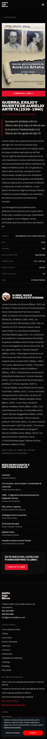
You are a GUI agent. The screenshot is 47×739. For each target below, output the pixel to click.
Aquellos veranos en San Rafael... (17, 540)
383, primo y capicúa (11, 507)
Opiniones (6, 646)
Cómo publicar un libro (11, 630)
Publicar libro (7, 654)
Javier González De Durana (27, 296)
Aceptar (33, 733)
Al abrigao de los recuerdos (14, 515)
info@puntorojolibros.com (13, 617)
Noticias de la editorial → (14, 705)
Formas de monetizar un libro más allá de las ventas (23, 689)
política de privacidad (12, 727)
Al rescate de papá (10, 524)
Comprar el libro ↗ (23, 93)
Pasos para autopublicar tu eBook (16, 693)
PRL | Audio (6, 670)
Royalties (6, 666)
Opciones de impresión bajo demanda (17, 697)
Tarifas (5, 634)
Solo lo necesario (13, 733)
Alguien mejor (8, 532)
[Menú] (43, 4)
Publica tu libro (16, 567)
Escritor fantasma (9, 642)
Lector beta (7, 638)
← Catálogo (9, 17)
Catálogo (6, 662)
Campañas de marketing (12, 658)
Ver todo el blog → (11, 701)
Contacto (6, 650)
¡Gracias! (6, 475)
